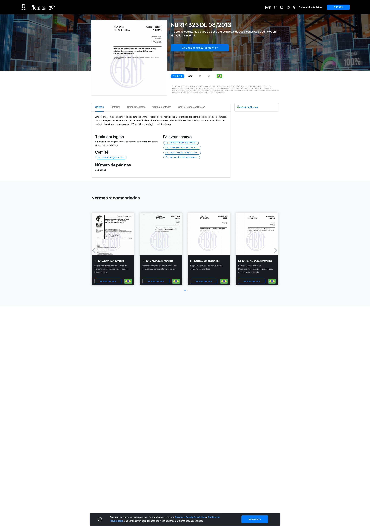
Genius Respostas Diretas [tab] (191, 107)
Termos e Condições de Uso (190, 517)
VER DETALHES (108, 281)
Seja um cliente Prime (310, 7)
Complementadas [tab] (161, 107)
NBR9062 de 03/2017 (205, 261)
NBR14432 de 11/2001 (109, 261)
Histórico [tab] (115, 107)
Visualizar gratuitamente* (200, 47)
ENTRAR (338, 7)
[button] (185, 290)
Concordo (254, 519)
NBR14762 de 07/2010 (157, 261)
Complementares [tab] (136, 107)
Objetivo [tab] (99, 107)
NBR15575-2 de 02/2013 (255, 261)
